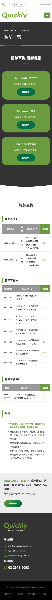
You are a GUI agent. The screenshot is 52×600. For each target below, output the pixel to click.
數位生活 (14, 30)
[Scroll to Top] (47, 597)
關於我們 (8, 594)
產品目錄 (19, 4)
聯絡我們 (31, 594)
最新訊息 (19, 594)
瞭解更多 (26, 92)
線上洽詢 (38, 435)
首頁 (6, 30)
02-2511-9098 (44, 4)
